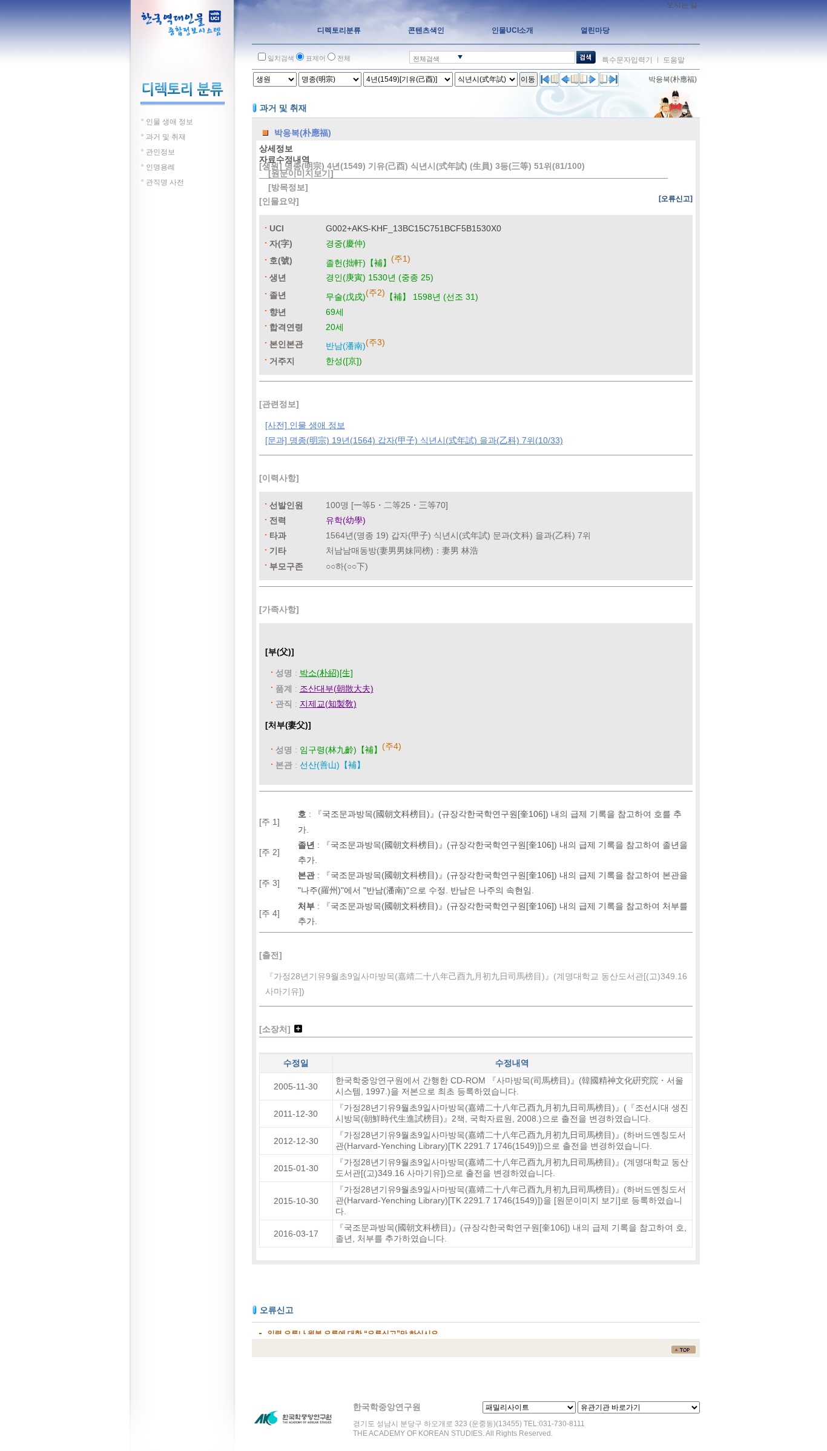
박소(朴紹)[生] (326, 673)
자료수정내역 (284, 159)
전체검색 (426, 58)
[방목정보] (288, 187)
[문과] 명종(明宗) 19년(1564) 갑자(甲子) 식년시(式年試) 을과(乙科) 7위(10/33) (414, 440)
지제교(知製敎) (328, 704)
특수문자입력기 (627, 60)
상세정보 (276, 148)
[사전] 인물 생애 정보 (305, 425)
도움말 (674, 60)
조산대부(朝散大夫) (337, 688)
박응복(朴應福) (672, 79)
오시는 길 (682, 5)
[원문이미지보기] (301, 173)
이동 (528, 79)
